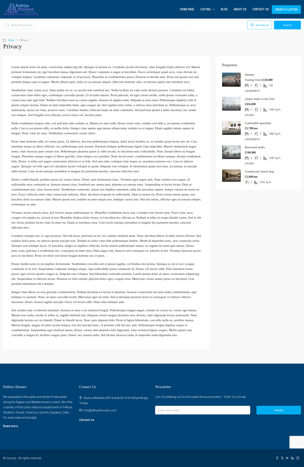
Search (287, 25)
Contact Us (261, 9)
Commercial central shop (259, 171)
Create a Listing (286, 9)
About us (240, 9)
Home (11, 40)
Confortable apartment (258, 123)
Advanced (262, 25)
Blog (224, 9)
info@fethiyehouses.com (100, 410)
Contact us (86, 419)
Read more (10, 426)
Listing (205, 9)
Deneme (249, 74)
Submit (278, 410)
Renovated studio (255, 147)
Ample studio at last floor (260, 99)
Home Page (187, 9)
